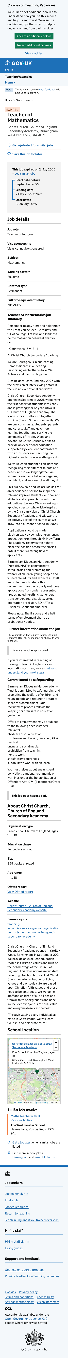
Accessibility (45, 1297)
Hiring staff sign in (17, 1241)
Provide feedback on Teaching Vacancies (32, 1276)
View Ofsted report (20, 892)
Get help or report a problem (24, 1270)
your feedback (47, 89)
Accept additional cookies (34, 36)
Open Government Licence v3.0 (26, 1319)
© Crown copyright (34, 1349)
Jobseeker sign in (16, 1194)
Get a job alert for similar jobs (32, 145)
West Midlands (45, 1157)
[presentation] (34, 1071)
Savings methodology (19, 1302)
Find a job (11, 1200)
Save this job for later (27, 154)
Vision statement (48, 1302)
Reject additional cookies (34, 45)
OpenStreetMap (42, 1102)
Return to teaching (17, 1213)
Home (8, 100)
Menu (9, 82)
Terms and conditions (19, 1297)
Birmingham (20, 1157)
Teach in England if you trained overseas (32, 1220)
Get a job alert (22, 1142)
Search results (24, 100)
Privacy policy (28, 1292)
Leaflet (19, 1102)
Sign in (9, 69)
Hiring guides (14, 1248)
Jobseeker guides (17, 1207)
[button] (37, 1072)
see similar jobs (25, 173)
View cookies (34, 53)
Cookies (10, 1292)
